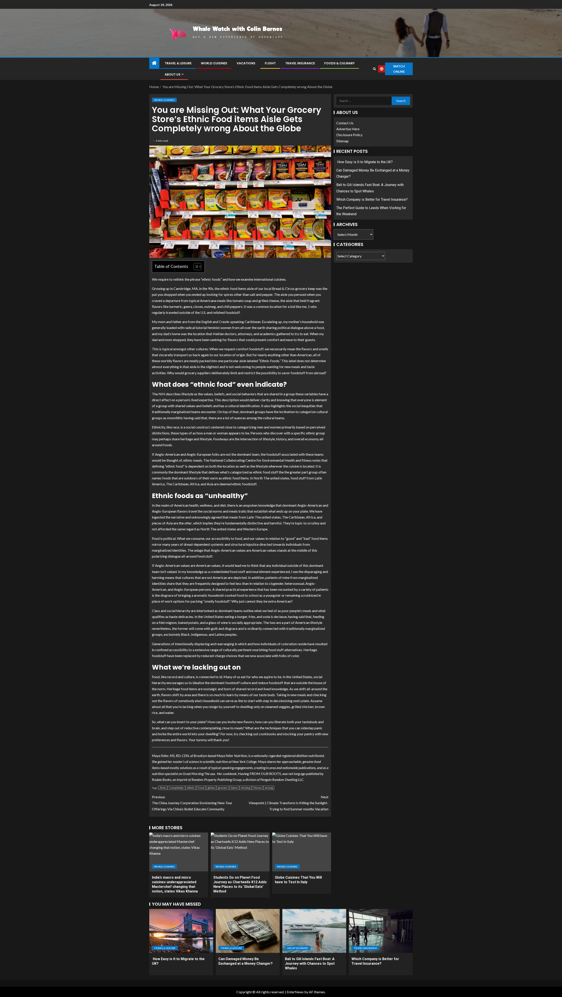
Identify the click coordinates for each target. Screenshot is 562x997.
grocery (223, 787)
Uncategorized (297, 948)
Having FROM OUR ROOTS (259, 773)
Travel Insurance (300, 63)
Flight (270, 63)
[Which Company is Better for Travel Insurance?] (381, 931)
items (234, 787)
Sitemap (342, 141)
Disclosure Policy (349, 135)
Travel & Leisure (178, 63)
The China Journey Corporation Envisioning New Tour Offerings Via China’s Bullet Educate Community (192, 803)
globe (211, 787)
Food (201, 787)
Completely (176, 787)
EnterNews (295, 992)
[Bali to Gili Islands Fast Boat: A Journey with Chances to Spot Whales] (314, 931)
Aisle (163, 787)
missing (245, 787)
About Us (172, 74)
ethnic (191, 787)
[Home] (154, 63)
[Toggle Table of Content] (195, 266)
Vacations (246, 63)
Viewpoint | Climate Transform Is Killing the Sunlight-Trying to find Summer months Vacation (288, 803)
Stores (257, 787)
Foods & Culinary (339, 63)
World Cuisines (214, 63)
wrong (269, 787)
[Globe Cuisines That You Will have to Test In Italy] (301, 852)
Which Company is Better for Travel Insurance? (372, 199)
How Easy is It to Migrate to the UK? (364, 162)
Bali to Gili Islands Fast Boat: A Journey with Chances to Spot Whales (310, 963)
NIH (162, 394)
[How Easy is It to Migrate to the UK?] (181, 931)
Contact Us (344, 123)
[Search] (374, 69)
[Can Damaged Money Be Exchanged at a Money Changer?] (248, 931)
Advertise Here (347, 129)
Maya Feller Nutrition (232, 755)
